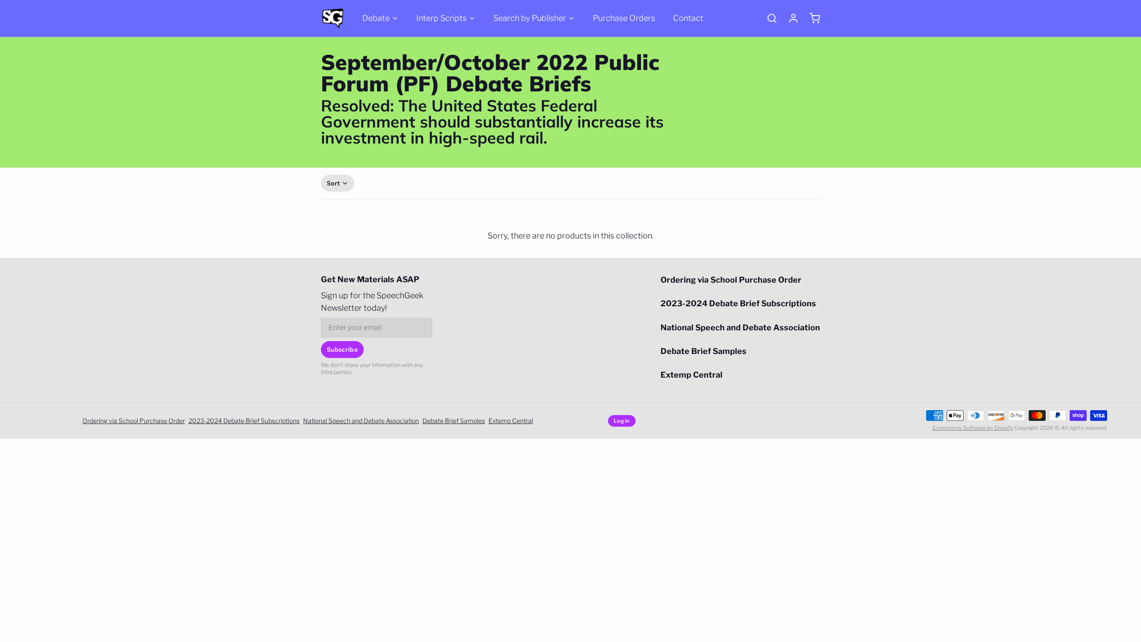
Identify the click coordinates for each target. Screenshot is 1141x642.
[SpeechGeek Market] (333, 18)
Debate (376, 18)
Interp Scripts (441, 18)
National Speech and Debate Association (740, 327)
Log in (622, 420)
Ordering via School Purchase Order (731, 279)
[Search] (768, 18)
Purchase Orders (624, 18)
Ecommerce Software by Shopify (972, 427)
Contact (688, 18)
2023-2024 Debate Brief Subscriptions (738, 303)
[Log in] (790, 18)
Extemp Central (691, 374)
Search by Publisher (529, 18)
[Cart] (811, 18)
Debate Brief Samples (704, 351)
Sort (333, 183)
